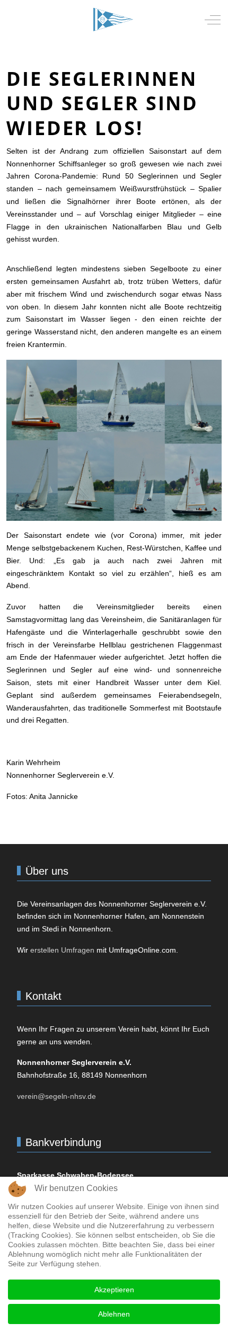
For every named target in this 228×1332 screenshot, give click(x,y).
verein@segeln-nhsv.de (56, 1096)
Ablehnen (114, 1314)
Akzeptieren (114, 1289)
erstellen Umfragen (62, 950)
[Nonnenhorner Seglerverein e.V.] (113, 19)
